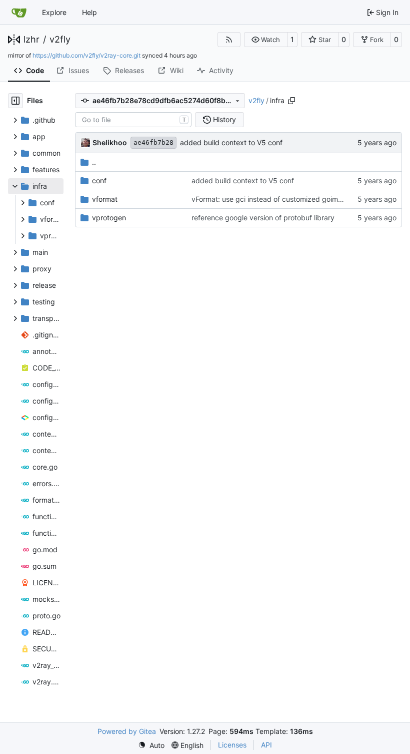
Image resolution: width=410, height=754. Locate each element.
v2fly (60, 40)
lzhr (32, 40)
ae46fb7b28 (154, 142)
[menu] (151, 745)
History (224, 119)
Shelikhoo (109, 142)
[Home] (19, 13)
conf (99, 180)
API (266, 744)
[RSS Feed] (229, 39)
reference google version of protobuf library (263, 217)
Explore (54, 12)
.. (94, 162)
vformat (105, 199)
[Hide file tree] (15, 100)
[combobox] (133, 119)
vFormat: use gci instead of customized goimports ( (276, 199)
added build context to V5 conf (231, 142)
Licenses (232, 744)
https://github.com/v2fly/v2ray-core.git (86, 55)
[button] (266, 39)
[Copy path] (291, 100)
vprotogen (109, 217)
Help (89, 12)
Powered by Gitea (127, 731)
